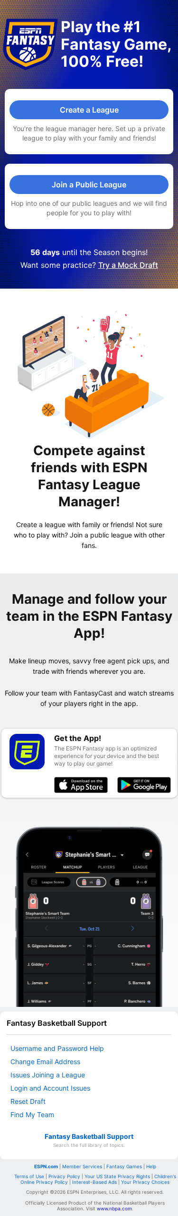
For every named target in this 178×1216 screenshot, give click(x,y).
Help (151, 1166)
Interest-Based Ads (94, 1182)
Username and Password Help (57, 1048)
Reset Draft (28, 1101)
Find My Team (32, 1114)
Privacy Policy (64, 1176)
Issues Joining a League (47, 1075)
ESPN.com (46, 1166)
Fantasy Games (124, 1166)
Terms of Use (29, 1176)
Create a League (89, 110)
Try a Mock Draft (128, 265)
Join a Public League (89, 184)
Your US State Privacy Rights (117, 1176)
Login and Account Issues (50, 1088)
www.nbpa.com (114, 1208)
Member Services (82, 1166)
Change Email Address (45, 1061)
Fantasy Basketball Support (89, 1136)
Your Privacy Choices (145, 1182)
